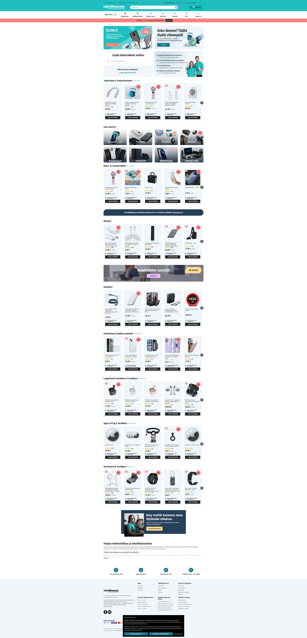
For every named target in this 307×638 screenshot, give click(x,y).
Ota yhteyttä (140, 590)
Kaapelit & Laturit (150, 16)
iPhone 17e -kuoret (142, 608)
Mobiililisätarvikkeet (138, 16)
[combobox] (154, 7)
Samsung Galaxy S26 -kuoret (164, 601)
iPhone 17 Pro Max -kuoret (144, 606)
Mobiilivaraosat (125, 16)
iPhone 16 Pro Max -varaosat (184, 604)
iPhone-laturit (181, 586)
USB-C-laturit (181, 590)
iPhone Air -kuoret (142, 602)
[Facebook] (105, 612)
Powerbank (174, 16)
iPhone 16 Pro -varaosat (183, 606)
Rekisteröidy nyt (177, 212)
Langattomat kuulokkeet (183, 592)
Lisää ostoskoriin (113, 117)
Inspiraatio (160, 592)
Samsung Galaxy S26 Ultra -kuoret (165, 605)
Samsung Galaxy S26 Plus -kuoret (165, 603)
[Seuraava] (201, 102)
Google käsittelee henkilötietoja (138, 624)
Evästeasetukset (178, 634)
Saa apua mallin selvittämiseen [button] (127, 72)
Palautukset (140, 588)
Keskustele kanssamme (154, 528)
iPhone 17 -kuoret (142, 600)
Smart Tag (180, 594)
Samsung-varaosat (182, 602)
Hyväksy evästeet (136, 634)
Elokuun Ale (198, 16)
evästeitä (161, 620)
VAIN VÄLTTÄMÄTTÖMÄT (161, 634)
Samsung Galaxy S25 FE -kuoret (165, 610)
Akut (186, 16)
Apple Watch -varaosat (183, 608)
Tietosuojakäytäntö (162, 588)
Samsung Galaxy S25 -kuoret (164, 608)
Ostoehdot (140, 586)
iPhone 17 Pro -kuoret (143, 604)
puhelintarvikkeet (117, 555)
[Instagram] (110, 612)
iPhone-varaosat (182, 600)
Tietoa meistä (161, 586)
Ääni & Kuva (163, 16)
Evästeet (160, 590)
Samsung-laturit (181, 588)
